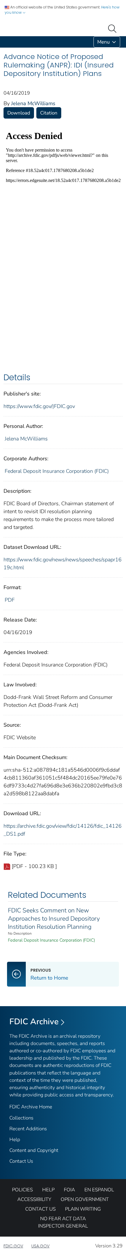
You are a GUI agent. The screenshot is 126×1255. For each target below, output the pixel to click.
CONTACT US (40, 1209)
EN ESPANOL (99, 1189)
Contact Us (21, 1161)
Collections (21, 1118)
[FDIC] (5, 42)
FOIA (69, 1189)
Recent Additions (28, 1128)
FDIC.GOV (13, 1246)
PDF (10, 599)
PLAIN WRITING (83, 1209)
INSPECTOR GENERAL (63, 1226)
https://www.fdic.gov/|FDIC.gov (39, 406)
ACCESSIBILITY (34, 1199)
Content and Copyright (33, 1150)
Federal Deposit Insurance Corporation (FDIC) (57, 471)
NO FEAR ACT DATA (63, 1218)
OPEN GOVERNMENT (85, 1199)
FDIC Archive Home (30, 1106)
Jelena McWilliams (33, 103)
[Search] (113, 28)
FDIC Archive (34, 1021)
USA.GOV (40, 1246)
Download (18, 113)
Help (14, 1139)
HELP (48, 1189)
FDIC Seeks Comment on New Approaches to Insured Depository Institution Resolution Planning (54, 918)
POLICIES (22, 1189)
